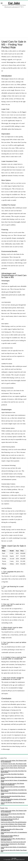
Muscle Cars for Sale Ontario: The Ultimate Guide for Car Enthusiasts (12, 784)
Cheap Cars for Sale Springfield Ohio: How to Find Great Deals (13, 796)
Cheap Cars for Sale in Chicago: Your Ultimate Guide (13, 826)
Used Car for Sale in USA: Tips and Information (13, 822)
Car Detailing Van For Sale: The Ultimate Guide (13, 763)
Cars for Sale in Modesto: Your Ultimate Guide (13, 824)
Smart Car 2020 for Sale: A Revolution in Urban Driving (13, 777)
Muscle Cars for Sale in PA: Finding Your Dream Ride (14, 850)
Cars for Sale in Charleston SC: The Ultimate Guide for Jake (13, 844)
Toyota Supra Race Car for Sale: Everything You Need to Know (13, 771)
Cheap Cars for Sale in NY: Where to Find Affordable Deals (12, 829)
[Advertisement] (14, 21)
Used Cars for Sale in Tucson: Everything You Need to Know (13, 814)
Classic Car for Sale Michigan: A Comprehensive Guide (14, 793)
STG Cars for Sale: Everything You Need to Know (12, 774)
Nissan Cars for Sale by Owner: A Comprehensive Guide (14, 781)
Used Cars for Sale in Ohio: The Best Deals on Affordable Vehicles (13, 839)
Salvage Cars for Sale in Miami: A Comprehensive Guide (10, 836)
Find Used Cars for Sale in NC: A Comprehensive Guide (14, 833)
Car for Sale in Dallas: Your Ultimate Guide (12, 817)
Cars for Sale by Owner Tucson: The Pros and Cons (13, 768)
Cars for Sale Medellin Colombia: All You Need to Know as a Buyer (13, 800)
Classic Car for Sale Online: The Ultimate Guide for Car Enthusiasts (14, 761)
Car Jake (14, 3)
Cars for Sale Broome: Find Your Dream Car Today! (12, 803)
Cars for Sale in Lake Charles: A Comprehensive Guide (13, 847)
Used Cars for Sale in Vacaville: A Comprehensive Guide (10, 819)
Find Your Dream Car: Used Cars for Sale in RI (13, 841)
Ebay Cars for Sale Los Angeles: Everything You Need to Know (13, 790)
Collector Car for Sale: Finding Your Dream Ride (14, 765)
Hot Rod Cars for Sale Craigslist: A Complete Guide (13, 787)
